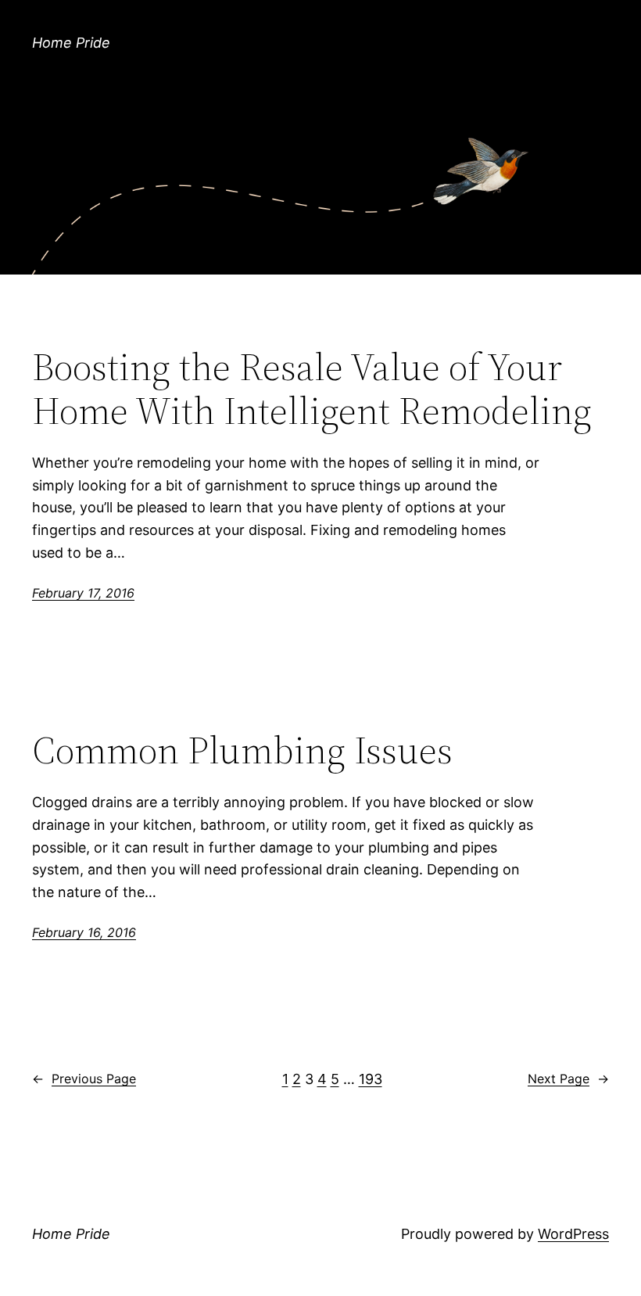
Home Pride (71, 42)
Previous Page (84, 1078)
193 (370, 1079)
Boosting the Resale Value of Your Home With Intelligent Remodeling (312, 389)
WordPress (573, 1234)
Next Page (568, 1078)
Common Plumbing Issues (242, 750)
